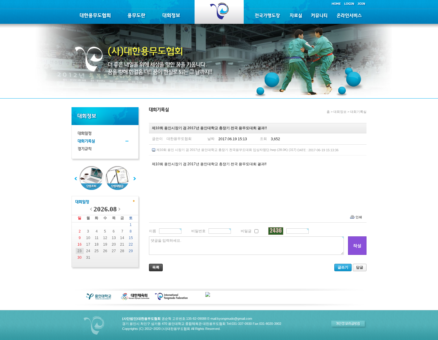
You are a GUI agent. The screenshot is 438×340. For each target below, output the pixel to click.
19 (105, 244)
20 (114, 244)
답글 (359, 267)
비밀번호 (198, 231)
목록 (155, 267)
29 (131, 251)
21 (122, 244)
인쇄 (358, 217)
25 (96, 251)
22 (131, 244)
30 (79, 257)
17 (88, 244)
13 (114, 238)
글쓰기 (343, 267)
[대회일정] (82, 202)
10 (88, 238)
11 (97, 238)
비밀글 (246, 231)
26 (105, 251)
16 (79, 244)
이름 (152, 231)
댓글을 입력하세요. (166, 240)
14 (122, 238)
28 (122, 251)
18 (96, 244)
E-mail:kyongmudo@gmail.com (229, 318)
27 (114, 251)
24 (88, 251)
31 (88, 257)
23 (79, 251)
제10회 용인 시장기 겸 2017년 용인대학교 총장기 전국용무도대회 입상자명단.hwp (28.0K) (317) (247, 150)
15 (131, 238)
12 (105, 238)
